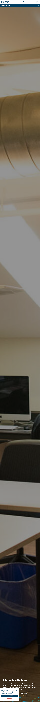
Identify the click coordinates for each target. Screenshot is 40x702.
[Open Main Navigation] (38, 5)
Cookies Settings (9, 698)
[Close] (18, 689)
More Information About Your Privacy (6, 693)
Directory (26, 1)
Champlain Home (33, 1)
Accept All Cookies (10, 695)
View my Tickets (23, 693)
